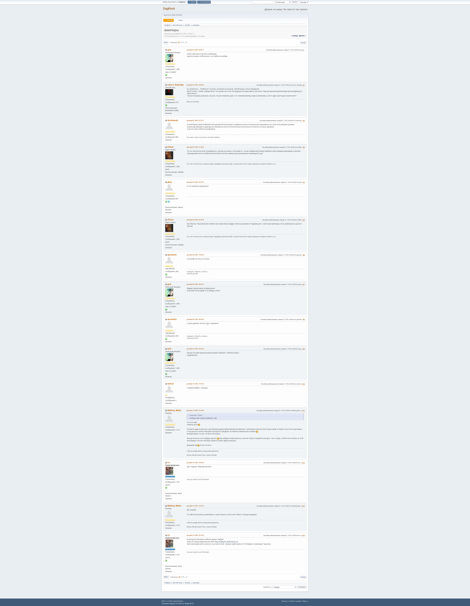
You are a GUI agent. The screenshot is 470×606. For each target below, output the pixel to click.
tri (168, 462)
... (185, 42)
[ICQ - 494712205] (166, 274)
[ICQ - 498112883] (166, 105)
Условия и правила (295, 601)
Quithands (172, 120)
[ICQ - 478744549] (166, 75)
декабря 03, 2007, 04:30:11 (195, 50)
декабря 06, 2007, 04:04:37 (195, 284)
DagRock (169, 8)
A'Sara (170, 147)
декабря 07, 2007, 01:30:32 (195, 349)
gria (169, 49)
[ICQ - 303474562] (166, 488)
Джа (169, 182)
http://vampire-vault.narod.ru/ (226, 542)
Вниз (166, 42)
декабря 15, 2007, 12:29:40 (195, 410)
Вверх (166, 577)
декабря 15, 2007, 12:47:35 (195, 506)
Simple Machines (178, 601)
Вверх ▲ (305, 601)
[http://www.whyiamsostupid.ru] (166, 204)
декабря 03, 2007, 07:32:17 (195, 120)
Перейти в (267, 587)
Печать (303, 43)
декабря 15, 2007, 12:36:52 (195, 462)
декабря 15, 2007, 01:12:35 (195, 535)
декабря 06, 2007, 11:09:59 (195, 255)
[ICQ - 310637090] (166, 201)
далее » (302, 36)
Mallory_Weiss (174, 410)
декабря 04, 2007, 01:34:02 (195, 147)
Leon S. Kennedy (175, 84)
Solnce (170, 383)
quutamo (172, 254)
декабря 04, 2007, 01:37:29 (195, 182)
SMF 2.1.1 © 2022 (167, 601)
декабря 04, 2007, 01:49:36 (195, 220)
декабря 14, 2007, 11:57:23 (195, 384)
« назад (294, 36)
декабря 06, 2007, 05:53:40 (195, 319)
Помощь (284, 601)
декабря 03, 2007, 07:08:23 (195, 85)
